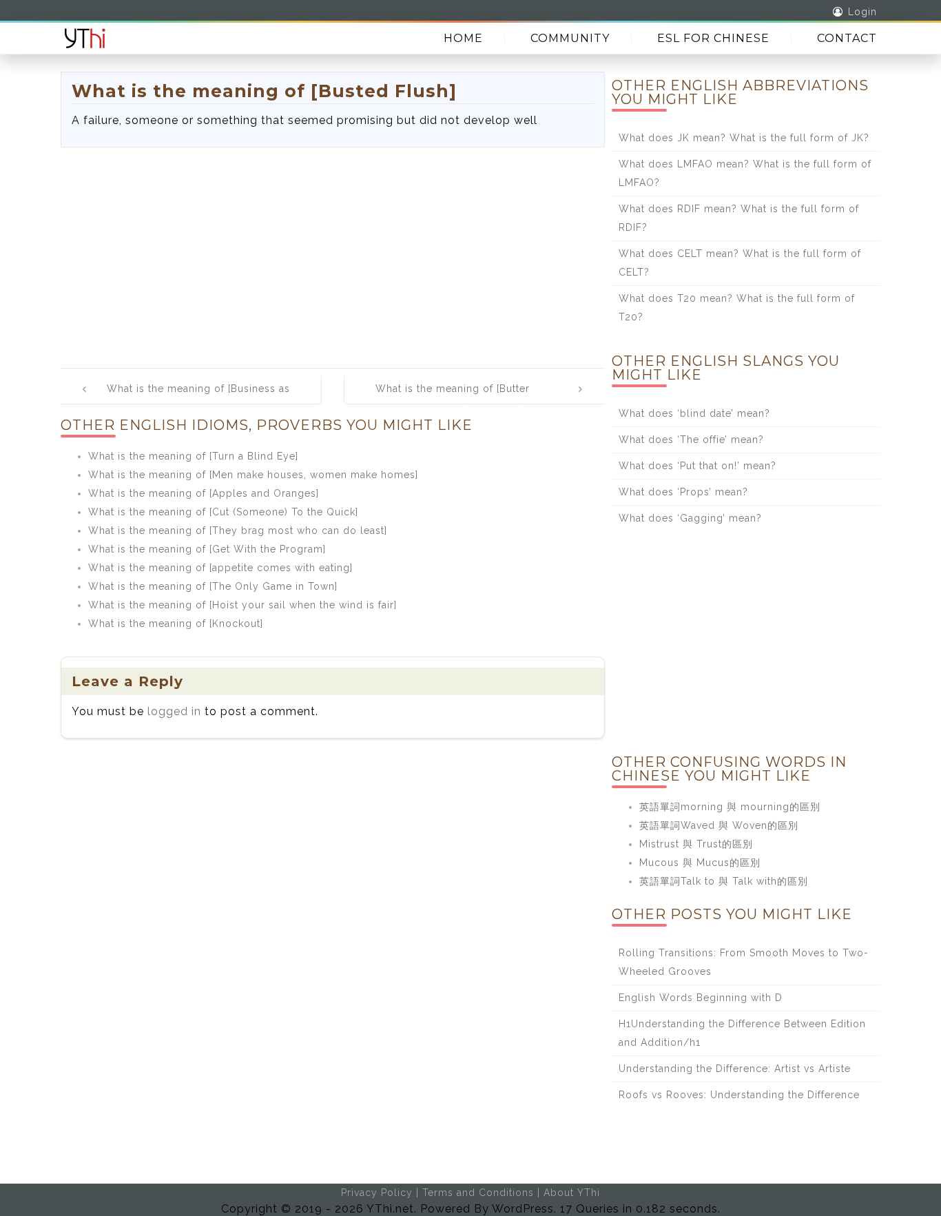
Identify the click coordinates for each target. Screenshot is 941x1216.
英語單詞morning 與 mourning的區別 (729, 806)
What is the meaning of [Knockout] (175, 623)
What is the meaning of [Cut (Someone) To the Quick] (223, 511)
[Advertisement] (333, 250)
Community (570, 38)
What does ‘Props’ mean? (683, 491)
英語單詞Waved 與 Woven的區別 (718, 825)
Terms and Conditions (478, 1192)
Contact (847, 38)
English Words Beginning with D (701, 997)
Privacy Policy (377, 1192)
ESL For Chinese (713, 38)
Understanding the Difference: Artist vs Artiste (735, 1068)
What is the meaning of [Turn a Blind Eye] (193, 456)
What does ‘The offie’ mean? (691, 439)
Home (463, 38)
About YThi (572, 1192)
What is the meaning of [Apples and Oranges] (203, 493)
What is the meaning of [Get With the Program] (207, 549)
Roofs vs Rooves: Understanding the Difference (739, 1094)
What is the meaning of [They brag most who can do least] (237, 530)
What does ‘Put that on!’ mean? (697, 465)
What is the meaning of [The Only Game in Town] (213, 586)
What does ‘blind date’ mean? (694, 413)
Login (862, 11)
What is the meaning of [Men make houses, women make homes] (253, 474)
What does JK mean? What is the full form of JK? (744, 137)
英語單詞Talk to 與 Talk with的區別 (723, 881)
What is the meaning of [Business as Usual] (198, 398)
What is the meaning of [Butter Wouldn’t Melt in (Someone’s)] (452, 398)
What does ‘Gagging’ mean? (690, 518)
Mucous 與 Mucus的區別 (700, 862)
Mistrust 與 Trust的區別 (696, 843)
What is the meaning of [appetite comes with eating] (220, 567)
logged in (174, 711)
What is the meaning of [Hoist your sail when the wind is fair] (242, 604)
